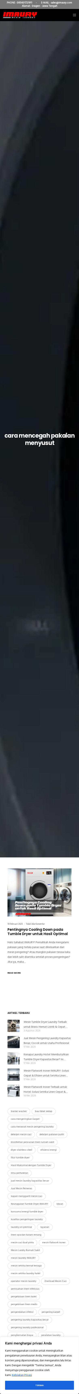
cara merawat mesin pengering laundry (32, 1127)
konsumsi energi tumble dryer (27, 1212)
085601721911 (24, 2)
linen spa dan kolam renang (26, 1235)
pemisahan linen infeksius (25, 1289)
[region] (39, 1365)
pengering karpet (51, 1312)
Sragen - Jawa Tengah (44, 6)
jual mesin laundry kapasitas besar (30, 1181)
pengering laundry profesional (27, 1327)
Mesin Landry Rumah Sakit (25, 1250)
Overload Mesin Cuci (56, 1281)
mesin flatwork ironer (53, 1242)
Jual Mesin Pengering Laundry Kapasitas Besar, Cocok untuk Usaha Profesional (47, 1040)
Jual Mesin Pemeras (21, 1188)
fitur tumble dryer (20, 1158)
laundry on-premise (21, 1227)
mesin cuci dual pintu (22, 1242)
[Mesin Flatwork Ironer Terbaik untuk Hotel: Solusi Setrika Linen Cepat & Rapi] (13, 1091)
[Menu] (73, 15)
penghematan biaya (22, 1335)
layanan (44, 1227)
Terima (39, 1385)
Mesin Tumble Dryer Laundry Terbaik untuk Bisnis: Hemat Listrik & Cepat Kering (45, 1024)
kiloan (60, 1204)
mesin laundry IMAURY (23, 1258)
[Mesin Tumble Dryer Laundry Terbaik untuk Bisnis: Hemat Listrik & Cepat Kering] (13, 1026)
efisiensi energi (49, 1150)
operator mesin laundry (23, 1281)
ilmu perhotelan (19, 1173)
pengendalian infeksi (22, 1312)
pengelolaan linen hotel (23, 1297)
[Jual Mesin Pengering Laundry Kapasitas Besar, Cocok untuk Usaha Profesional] (13, 1042)
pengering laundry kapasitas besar (30, 1320)
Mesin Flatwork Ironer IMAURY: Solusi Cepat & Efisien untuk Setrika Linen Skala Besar (46, 1073)
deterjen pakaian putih (52, 1134)
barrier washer (19, 1111)
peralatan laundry (51, 1335)
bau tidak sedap (43, 1111)
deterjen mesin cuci (21, 1134)
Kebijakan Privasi (22, 1375)
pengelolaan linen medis (24, 1304)
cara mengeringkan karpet (25, 1119)
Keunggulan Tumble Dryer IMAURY (29, 1204)
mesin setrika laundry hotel (25, 1273)
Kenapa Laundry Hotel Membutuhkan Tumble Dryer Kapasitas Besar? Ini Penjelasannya (46, 1057)
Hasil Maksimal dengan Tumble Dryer (31, 1165)
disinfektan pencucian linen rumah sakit (32, 1142)
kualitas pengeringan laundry (27, 1219)
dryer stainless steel (21, 1150)
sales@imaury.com (61, 2)
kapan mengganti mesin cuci (26, 1196)
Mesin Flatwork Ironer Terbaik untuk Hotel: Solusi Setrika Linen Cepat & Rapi (45, 1089)
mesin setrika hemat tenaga (26, 1266)
